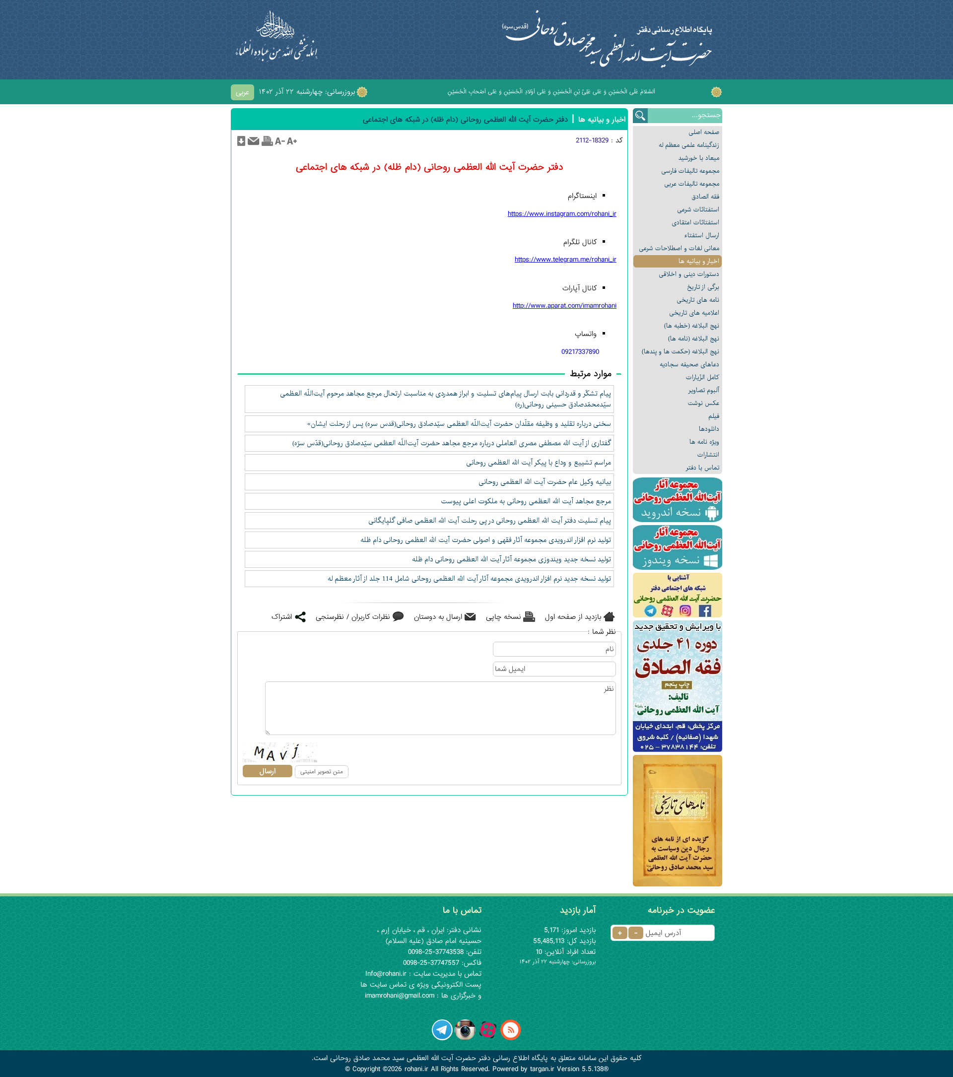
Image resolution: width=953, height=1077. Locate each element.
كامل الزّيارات (702, 377)
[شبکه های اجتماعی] (677, 595)
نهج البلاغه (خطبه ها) (691, 326)
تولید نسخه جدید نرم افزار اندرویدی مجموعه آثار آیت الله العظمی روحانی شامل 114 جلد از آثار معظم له (469, 578)
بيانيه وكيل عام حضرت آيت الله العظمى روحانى (544, 481)
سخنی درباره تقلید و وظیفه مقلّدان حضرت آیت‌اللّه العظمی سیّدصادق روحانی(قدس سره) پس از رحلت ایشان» (459, 423)
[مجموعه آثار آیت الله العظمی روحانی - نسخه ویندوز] (677, 547)
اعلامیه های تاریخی (694, 313)
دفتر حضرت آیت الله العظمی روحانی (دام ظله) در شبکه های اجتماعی (465, 119)
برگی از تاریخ (703, 287)
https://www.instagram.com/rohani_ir (562, 213)
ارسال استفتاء (701, 235)
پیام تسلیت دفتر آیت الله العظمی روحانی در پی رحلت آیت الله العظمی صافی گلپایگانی (489, 520)
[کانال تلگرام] (442, 1038)
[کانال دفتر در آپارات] (487, 1038)
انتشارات (708, 455)
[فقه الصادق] (677, 686)
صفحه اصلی (703, 132)
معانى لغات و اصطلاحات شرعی (679, 248)
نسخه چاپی (503, 616)
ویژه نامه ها (704, 442)
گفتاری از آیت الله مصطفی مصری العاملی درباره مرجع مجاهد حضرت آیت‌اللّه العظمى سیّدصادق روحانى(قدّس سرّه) (451, 443)
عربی (242, 92)
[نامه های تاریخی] (677, 820)
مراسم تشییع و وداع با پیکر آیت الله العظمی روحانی (538, 462)
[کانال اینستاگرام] (465, 1038)
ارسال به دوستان (438, 616)
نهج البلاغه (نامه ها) (693, 338)
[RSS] (510, 1038)
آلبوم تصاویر (703, 390)
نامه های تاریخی (698, 300)
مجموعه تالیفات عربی (691, 184)
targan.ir (542, 1069)
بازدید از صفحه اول (573, 616)
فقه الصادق (705, 197)
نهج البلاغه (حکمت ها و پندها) (680, 351)
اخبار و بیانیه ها (699, 261)
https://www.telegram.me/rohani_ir (565, 259)
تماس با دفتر (702, 467)
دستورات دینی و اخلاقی (689, 274)
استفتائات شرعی (698, 209)
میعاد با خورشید (699, 158)
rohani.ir (416, 1069)
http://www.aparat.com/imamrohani (564, 305)
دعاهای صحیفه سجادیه (689, 364)
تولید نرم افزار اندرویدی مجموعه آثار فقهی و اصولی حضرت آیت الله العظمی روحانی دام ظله (485, 540)
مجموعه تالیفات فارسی (690, 171)
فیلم (713, 416)
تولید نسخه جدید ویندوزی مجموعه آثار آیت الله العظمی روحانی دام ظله (511, 559)
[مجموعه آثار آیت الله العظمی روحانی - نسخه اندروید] (677, 499)
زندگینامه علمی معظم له (689, 145)
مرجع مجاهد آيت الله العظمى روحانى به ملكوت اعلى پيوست (526, 501)
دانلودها (709, 429)
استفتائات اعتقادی (695, 222)
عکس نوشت (703, 403)
